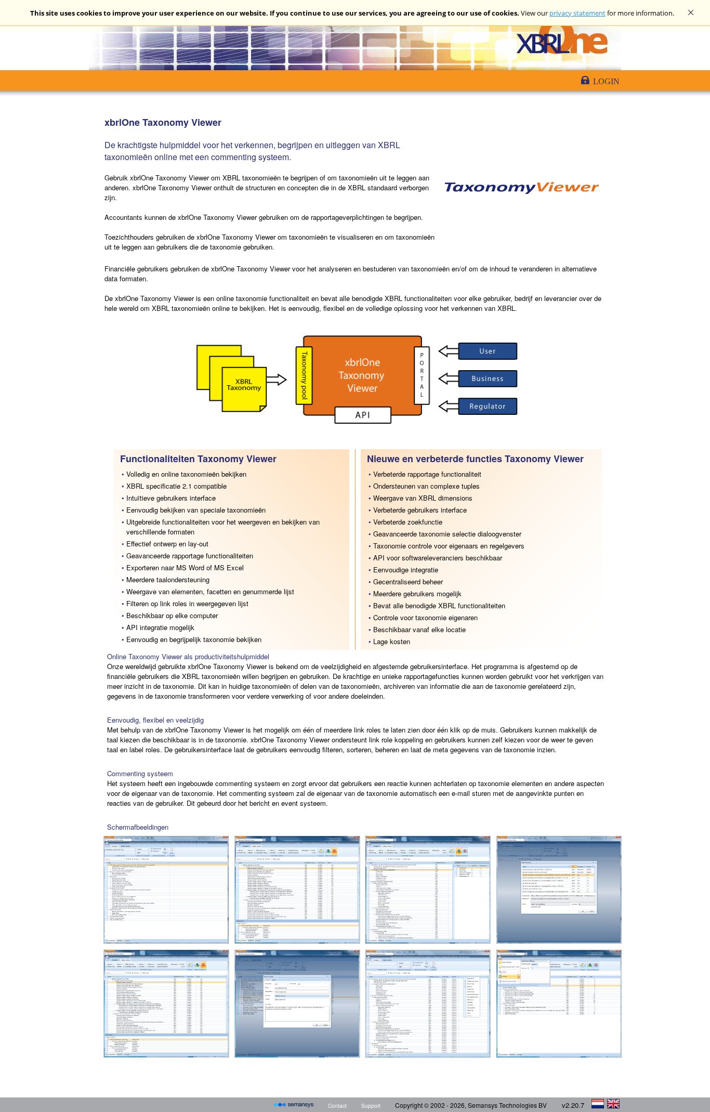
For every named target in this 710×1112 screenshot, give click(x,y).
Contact (337, 1105)
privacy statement (577, 13)
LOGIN (606, 81)
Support (370, 1105)
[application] (707, 1109)
